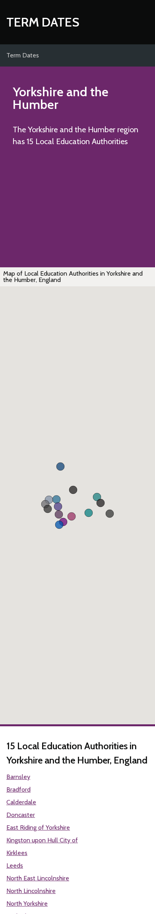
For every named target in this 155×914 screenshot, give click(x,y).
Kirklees (16, 853)
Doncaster (20, 815)
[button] (71, 516)
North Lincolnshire (31, 891)
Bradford (18, 789)
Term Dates (42, 22)
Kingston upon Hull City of (42, 840)
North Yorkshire (27, 903)
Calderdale (21, 802)
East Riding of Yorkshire (38, 827)
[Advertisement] (77, 209)
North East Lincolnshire (37, 878)
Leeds (14, 865)
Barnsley (18, 777)
